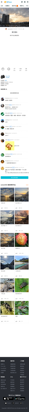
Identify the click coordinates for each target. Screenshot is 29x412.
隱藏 (16, 316)
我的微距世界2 (18, 293)
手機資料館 (12, 368)
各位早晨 (3, 248)
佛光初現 (3, 271)
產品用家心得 (13, 372)
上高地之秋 (17, 271)
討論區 (2, 372)
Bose (6, 133)
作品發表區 (3, 370)
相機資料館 (12, 364)
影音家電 (22, 372)
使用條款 (22, 388)
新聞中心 (3, 364)
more (27, 185)
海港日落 (3, 203)
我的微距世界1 (4, 316)
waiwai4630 (10, 29)
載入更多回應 (14, 177)
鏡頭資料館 (12, 366)
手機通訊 (22, 368)
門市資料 (12, 380)
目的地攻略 (3, 384)
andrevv (7, 126)
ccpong (7, 120)
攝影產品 (22, 366)
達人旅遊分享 (4, 388)
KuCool (7, 98)
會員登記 (22, 386)
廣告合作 (22, 384)
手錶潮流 (22, 374)
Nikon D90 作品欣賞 (8, 76)
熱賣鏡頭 (12, 386)
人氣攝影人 (7, 5)
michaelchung (8, 167)
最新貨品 (12, 382)
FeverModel (3, 368)
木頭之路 (3, 293)
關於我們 (22, 380)
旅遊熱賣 (3, 382)
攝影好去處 (3, 380)
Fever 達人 (3, 366)
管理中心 (22, 5)
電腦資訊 (22, 370)
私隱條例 (22, 390)
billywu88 (7, 113)
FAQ (27, 5)
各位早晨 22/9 (18, 203)
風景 (6, 80)
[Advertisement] (14, 52)
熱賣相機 (12, 384)
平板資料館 (12, 370)
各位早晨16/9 (18, 225)
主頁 (2, 5)
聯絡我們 (22, 382)
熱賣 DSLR (12, 388)
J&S (6, 139)
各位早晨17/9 (4, 225)
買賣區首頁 (22, 364)
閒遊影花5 (17, 248)
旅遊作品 (3, 386)
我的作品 (15, 5)
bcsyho (7, 104)
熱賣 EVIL (12, 390)
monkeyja (7, 154)
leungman (7, 160)
